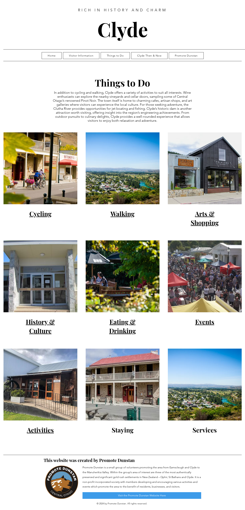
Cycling (40, 213)
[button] (149, 55)
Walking (122, 213)
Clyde (122, 29)
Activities (40, 430)
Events (204, 321)
